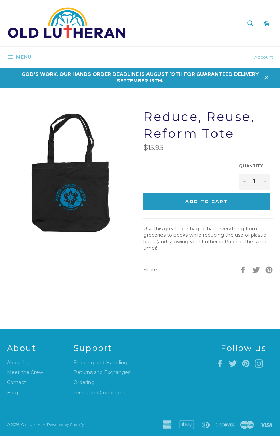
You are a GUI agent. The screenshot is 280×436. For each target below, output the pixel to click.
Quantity (251, 165)
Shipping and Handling (100, 362)
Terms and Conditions (99, 393)
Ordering (84, 382)
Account (263, 57)
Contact (16, 382)
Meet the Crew (25, 372)
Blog (12, 393)
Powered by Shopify (65, 424)
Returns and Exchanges (101, 372)
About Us (18, 362)
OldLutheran (33, 424)
